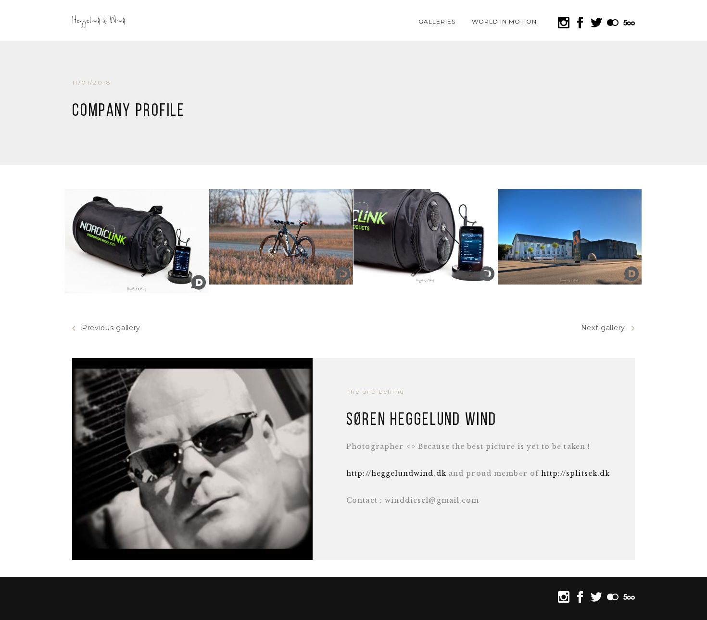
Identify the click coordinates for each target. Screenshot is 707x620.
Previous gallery (111, 327)
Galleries (436, 21)
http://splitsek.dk (575, 473)
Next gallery (603, 327)
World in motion (504, 21)
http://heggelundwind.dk (396, 473)
